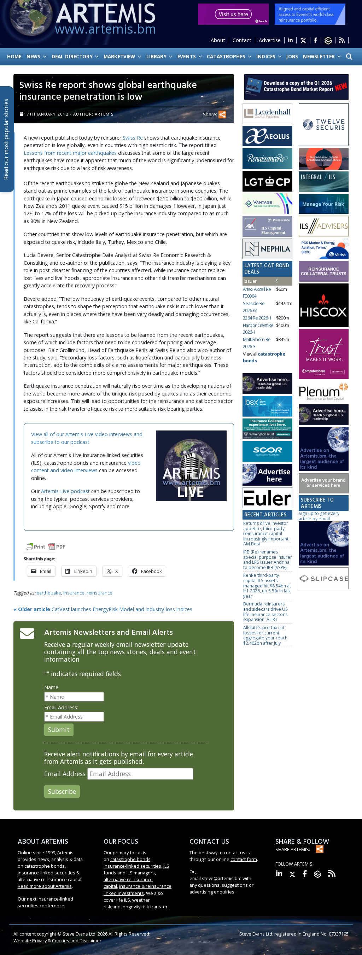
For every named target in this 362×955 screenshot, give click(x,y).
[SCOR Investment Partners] (267, 452)
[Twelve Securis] (324, 125)
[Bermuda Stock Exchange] (267, 406)
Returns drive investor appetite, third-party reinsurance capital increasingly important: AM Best (266, 533)
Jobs (292, 56)
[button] (349, 56)
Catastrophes (227, 56)
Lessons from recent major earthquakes (70, 153)
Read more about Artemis (45, 886)
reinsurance (99, 593)
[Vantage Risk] (267, 204)
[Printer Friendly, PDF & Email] (46, 546)
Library (157, 56)
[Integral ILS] (324, 182)
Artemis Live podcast (65, 491)
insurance (73, 593)
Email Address (65, 774)
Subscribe (62, 791)
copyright (46, 934)
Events (187, 56)
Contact (242, 40)
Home (14, 56)
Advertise (270, 40)
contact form (243, 859)
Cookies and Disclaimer (76, 940)
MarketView (120, 56)
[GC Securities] (324, 204)
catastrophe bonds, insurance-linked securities (132, 862)
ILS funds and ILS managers (136, 869)
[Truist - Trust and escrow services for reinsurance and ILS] (324, 272)
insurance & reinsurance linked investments (137, 889)
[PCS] (324, 249)
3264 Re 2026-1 (257, 318)
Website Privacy (30, 940)
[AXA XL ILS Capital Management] (267, 226)
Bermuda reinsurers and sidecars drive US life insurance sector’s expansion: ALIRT (265, 611)
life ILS (123, 900)
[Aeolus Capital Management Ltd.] (267, 136)
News (34, 56)
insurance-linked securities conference (45, 902)
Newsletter (319, 56)
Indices (266, 56)
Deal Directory (73, 56)
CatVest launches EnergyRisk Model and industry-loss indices (102, 609)
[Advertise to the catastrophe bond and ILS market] (324, 483)
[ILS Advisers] (324, 226)
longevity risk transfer (145, 906)
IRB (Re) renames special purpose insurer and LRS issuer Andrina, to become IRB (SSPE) (267, 559)
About (218, 40)
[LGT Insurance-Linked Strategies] (267, 181)
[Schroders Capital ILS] (324, 159)
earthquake (48, 593)
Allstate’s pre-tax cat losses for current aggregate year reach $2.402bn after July (265, 635)
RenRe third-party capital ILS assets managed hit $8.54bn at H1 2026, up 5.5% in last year (267, 585)
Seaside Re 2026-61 (254, 306)
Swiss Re (133, 137)
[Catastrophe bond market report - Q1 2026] (296, 86)
